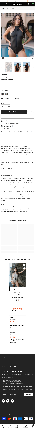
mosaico (18, 300)
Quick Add (17, 289)
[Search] (7, 4)
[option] (17, 35)
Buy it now (17, 117)
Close (33, 1)
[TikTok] (12, 401)
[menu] (2, 4)
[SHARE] (33, 112)
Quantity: (3, 103)
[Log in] (28, 4)
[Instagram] (7, 401)
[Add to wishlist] (29, 112)
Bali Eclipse (17, 292)
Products (8, 8)
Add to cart (13, 111)
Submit (28, 394)
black (16, 300)
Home (2, 8)
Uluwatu (17, 294)
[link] (9, 249)
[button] (29, 58)
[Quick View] (24, 268)
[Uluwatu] (17, 275)
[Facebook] (3, 401)
